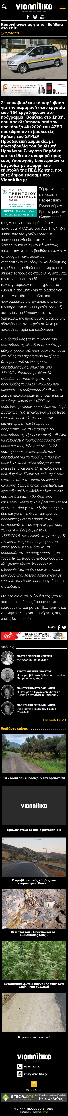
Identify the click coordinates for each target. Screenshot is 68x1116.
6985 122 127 (32, 1066)
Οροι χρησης (34, 1090)
